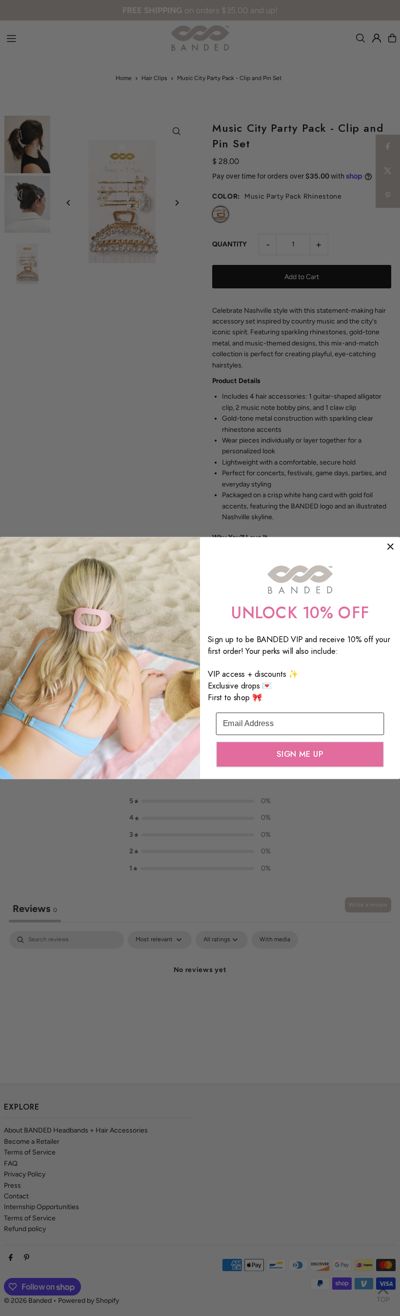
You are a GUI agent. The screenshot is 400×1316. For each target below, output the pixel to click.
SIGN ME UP (300, 754)
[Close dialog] (390, 546)
